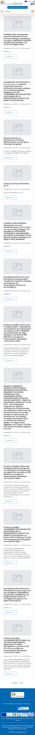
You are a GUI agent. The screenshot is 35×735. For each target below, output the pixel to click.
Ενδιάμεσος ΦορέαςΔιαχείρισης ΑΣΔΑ (18, 4)
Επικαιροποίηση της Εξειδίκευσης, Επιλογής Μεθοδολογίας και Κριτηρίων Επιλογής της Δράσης (16, 141)
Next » (22, 683)
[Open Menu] (32, 11)
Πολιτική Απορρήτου (8, 703)
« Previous (14, 683)
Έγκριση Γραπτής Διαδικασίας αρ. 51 (16, 185)
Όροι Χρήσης (19, 703)
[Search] (2, 11)
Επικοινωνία (27, 703)
